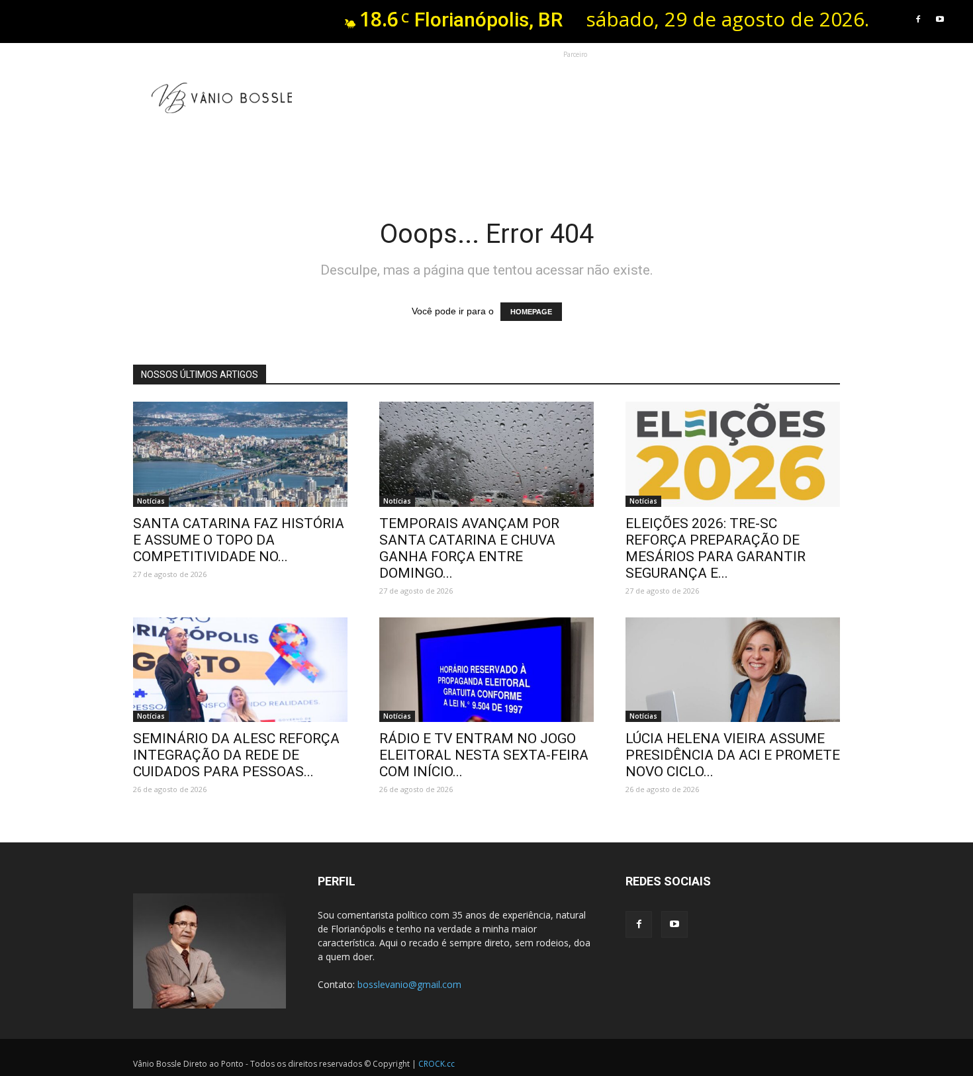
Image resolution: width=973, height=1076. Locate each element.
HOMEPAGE (531, 312)
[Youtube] (940, 19)
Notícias (151, 501)
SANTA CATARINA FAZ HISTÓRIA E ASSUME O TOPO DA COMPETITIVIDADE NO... (238, 540)
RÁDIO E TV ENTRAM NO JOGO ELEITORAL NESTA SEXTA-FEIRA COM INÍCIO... (483, 755)
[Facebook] (918, 19)
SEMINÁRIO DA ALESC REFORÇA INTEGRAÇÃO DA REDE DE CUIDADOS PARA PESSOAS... (236, 755)
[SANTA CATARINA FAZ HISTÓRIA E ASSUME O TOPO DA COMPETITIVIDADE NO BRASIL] (240, 454)
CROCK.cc (436, 1063)
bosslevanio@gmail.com (409, 984)
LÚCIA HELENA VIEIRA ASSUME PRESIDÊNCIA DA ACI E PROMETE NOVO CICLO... (733, 755)
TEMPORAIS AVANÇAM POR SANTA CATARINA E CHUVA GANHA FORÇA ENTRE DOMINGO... (469, 548)
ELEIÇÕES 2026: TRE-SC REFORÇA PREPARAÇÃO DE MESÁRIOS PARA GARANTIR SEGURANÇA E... (716, 548)
